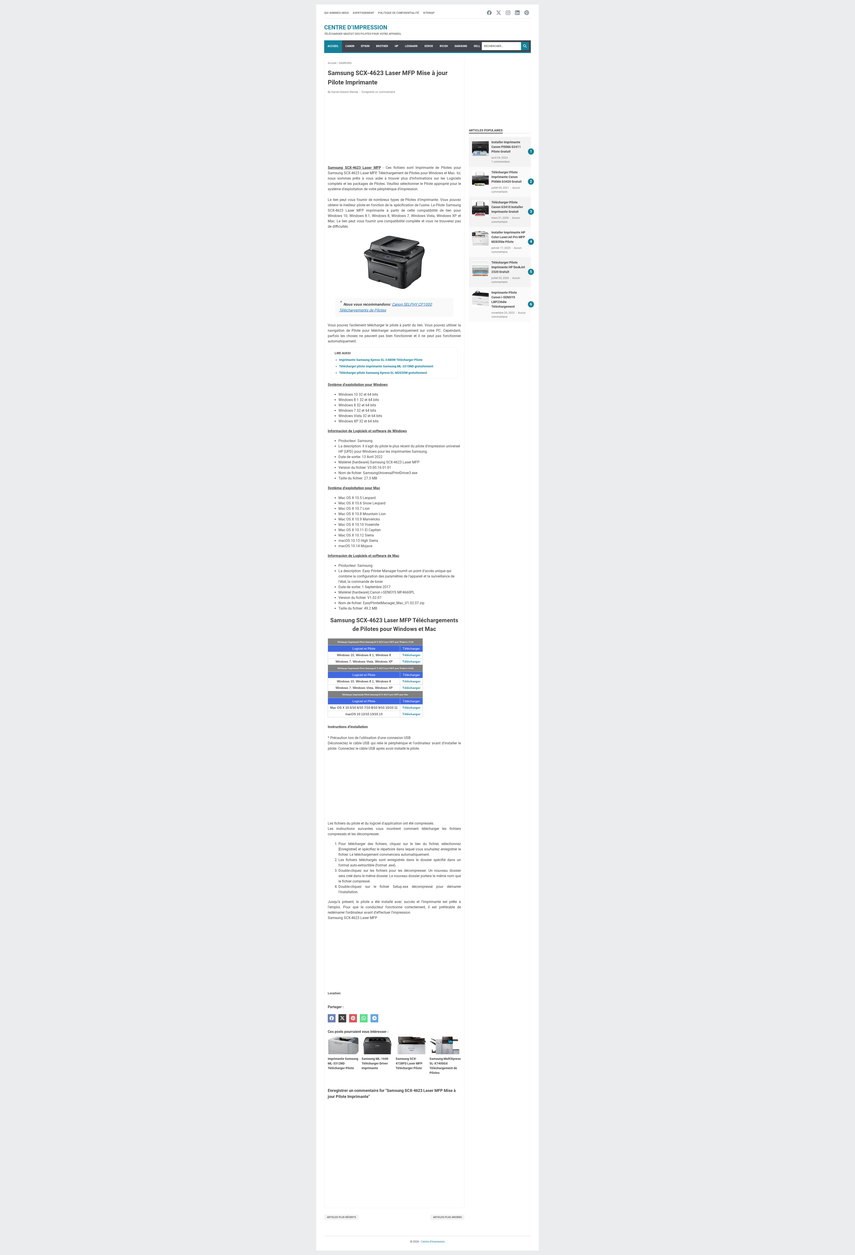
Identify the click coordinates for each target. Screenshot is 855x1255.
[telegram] (374, 1018)
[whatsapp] (364, 1018)
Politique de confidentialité (398, 12)
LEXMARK (411, 46)
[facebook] (332, 1018)
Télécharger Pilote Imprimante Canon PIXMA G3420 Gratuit (506, 176)
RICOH (444, 46)
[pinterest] (353, 1018)
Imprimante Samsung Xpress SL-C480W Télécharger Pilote (381, 360)
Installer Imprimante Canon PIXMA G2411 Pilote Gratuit (506, 146)
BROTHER (382, 46)
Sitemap (429, 12)
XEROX (428, 46)
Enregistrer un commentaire (378, 92)
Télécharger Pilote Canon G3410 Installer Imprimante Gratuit (507, 207)
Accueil (333, 46)
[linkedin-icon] (517, 13)
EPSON (365, 46)
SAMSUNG (460, 46)
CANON (349, 46)
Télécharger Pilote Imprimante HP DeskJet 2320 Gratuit (508, 267)
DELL (477, 46)
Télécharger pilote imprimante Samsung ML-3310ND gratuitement (386, 366)
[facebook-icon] (489, 13)
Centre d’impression (355, 27)
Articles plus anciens (447, 1217)
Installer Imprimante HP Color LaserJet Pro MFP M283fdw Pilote (508, 237)
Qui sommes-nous (336, 12)
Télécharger (411, 655)
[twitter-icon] (498, 13)
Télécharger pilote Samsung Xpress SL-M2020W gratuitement (383, 373)
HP (396, 46)
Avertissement (363, 12)
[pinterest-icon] (526, 13)
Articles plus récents (341, 1217)
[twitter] (342, 1018)
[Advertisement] (394, 130)
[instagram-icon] (508, 13)
